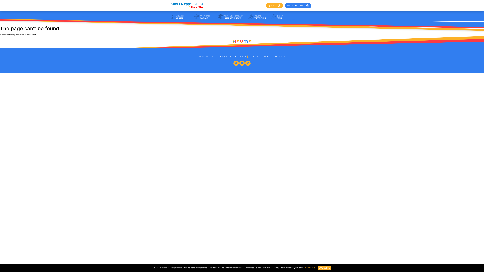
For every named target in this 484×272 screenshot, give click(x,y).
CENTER (180, 17)
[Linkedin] (248, 63)
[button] (274, 5)
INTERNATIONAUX (233, 17)
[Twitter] (236, 63)
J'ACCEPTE (324, 268)
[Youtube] (242, 63)
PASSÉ (280, 17)
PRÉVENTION (260, 17)
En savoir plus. (309, 268)
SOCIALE (205, 17)
